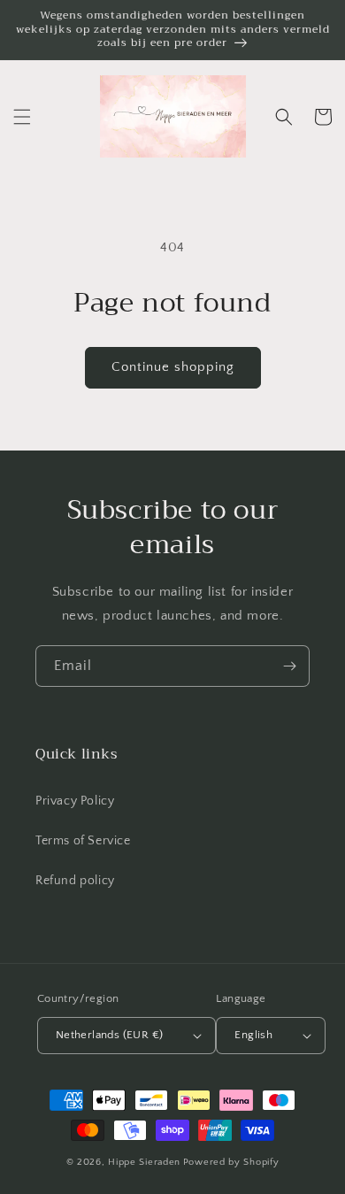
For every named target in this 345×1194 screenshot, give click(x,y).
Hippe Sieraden (144, 1162)
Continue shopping (172, 366)
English (253, 1034)
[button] (22, 116)
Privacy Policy (74, 801)
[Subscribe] (289, 666)
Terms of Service (83, 841)
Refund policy (75, 881)
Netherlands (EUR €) (110, 1034)
